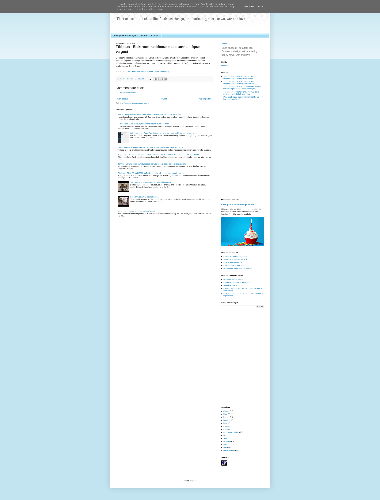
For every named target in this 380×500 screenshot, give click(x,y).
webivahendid (229, 451)
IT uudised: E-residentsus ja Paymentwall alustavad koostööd (144, 124)
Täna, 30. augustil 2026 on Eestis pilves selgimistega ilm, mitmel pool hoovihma (239, 82)
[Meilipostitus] (150, 79)
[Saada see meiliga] (154, 79)
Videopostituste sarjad (125, 35)
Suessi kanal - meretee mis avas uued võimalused (150, 182)
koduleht (226, 420)
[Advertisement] (242, 149)
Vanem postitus (205, 99)
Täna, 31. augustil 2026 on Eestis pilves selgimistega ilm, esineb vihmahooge (239, 77)
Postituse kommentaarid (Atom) (136, 103)
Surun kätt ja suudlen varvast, (235, 259)
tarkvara (226, 441)
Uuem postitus (122, 99)
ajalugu (226, 411)
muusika (226, 429)
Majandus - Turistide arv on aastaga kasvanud (136, 211)
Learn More (248, 7)
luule (225, 423)
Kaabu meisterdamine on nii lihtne (237, 282)
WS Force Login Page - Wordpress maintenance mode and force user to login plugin (164, 133)
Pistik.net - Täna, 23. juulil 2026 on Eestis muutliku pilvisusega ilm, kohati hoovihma (151, 173)
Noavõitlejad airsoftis (231, 285)
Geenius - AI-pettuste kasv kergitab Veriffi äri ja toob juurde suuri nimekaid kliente (150, 147)
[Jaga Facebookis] (163, 79)
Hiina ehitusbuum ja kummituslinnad (145, 197)
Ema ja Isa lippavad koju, (233, 262)
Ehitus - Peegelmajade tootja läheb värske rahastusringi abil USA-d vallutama (149, 115)
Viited (144, 35)
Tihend (224, 44)
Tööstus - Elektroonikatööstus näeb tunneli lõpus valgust (147, 72)
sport (225, 438)
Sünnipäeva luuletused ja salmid (237, 204)
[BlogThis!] (157, 79)
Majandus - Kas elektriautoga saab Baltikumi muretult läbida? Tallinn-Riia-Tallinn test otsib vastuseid (158, 155)
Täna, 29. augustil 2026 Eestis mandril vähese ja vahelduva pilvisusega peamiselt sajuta (243, 88)
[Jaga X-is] (160, 79)
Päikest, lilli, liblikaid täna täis (235, 256)
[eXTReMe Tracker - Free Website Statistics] (224, 465)
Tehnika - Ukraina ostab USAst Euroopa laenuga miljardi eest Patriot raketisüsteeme (152, 164)
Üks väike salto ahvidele (233, 279)
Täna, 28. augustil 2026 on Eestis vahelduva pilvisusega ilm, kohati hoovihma (241, 93)
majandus (227, 426)
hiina (225, 414)
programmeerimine (231, 432)
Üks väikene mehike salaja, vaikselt (237, 268)
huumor (226, 417)
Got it (260, 7)
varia (225, 444)
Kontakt (155, 35)
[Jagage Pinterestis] (165, 79)
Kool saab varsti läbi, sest (233, 265)
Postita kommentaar (127, 93)
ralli (224, 435)
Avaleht (164, 99)
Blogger (193, 481)
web (225, 447)
